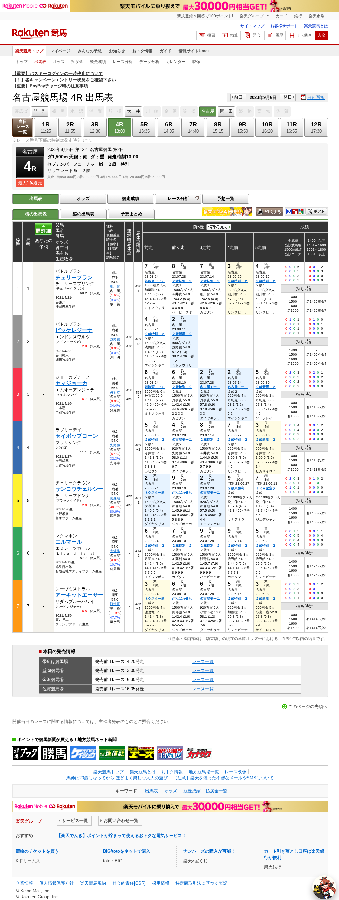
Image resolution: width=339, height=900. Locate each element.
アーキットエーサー (79, 595)
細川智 (115, 286)
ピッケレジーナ (74, 330)
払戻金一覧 (216, 790)
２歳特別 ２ (182, 281)
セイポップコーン (77, 436)
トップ (22, 61)
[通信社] (112, 753)
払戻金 (77, 61)
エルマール (69, 542)
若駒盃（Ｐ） (155, 281)
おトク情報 (142, 51)
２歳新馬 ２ (182, 334)
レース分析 (123, 61)
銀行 (298, 16)
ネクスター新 (155, 492)
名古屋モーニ (210, 387)
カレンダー (176, 61)
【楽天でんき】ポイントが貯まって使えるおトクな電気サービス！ (121, 835)
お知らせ (117, 51)
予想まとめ (131, 213)
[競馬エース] (141, 753)
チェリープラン (74, 277)
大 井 (133, 111)
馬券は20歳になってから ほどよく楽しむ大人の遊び (117, 777)
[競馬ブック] (25, 753)
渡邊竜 (115, 604)
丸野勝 (115, 445)
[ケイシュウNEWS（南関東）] (83, 753)
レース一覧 (203, 661)
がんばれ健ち (182, 492)
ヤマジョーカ (71, 383)
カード (281, 16)
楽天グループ (252, 16)
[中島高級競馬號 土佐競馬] (170, 753)
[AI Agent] (324, 887)
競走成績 (98, 61)
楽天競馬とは (316, 26)
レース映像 (235, 771)
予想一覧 (225, 198)
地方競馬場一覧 (204, 771)
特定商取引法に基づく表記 (201, 883)
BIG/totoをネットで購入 (126, 851)
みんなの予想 (90, 51)
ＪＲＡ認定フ (266, 488)
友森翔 (115, 498)
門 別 (39, 111)
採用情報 (160, 883)
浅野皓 (115, 339)
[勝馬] (54, 753)
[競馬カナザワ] (199, 753)
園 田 (226, 111)
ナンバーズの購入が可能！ (209, 851)
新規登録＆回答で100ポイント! (205, 16)
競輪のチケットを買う (37, 851)
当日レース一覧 (22, 127)
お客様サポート (284, 26)
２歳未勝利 (238, 488)
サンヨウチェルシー (79, 489)
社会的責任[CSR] (129, 883)
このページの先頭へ (307, 706)
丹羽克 (115, 392)
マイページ (60, 51)
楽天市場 (317, 16)
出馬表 (40, 61)
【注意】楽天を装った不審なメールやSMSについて (223, 777)
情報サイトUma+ (194, 51)
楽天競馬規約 (93, 883)
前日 (238, 97)
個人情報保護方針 (56, 883)
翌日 (287, 97)
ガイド (165, 51)
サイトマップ (252, 26)
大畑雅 (115, 551)
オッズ (59, 61)
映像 (196, 61)
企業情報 (24, 883)
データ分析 (149, 61)
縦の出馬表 (83, 213)
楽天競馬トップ (29, 51)
